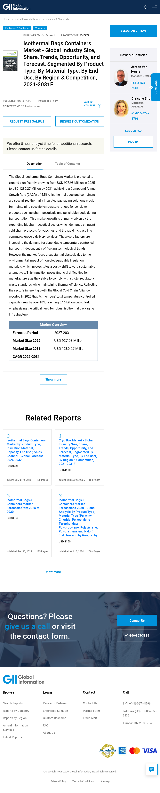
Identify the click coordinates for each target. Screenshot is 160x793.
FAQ (45, 725)
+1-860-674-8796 (139, 703)
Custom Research (54, 718)
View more (53, 572)
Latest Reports (12, 737)
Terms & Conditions (83, 781)
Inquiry (133, 141)
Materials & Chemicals (57, 19)
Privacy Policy (58, 781)
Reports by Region (15, 718)
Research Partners (55, 703)
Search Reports (13, 703)
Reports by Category (16, 711)
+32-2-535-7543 (143, 723)
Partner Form (91, 711)
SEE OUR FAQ (133, 130)
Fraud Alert (90, 718)
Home (6, 19)
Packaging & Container (17, 28)
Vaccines (40, 28)
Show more (53, 379)
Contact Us (137, 620)
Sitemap (104, 781)
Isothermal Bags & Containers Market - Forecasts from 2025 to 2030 (23, 506)
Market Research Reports (27, 19)
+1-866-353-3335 (137, 635)
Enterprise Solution (55, 711)
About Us (49, 732)
